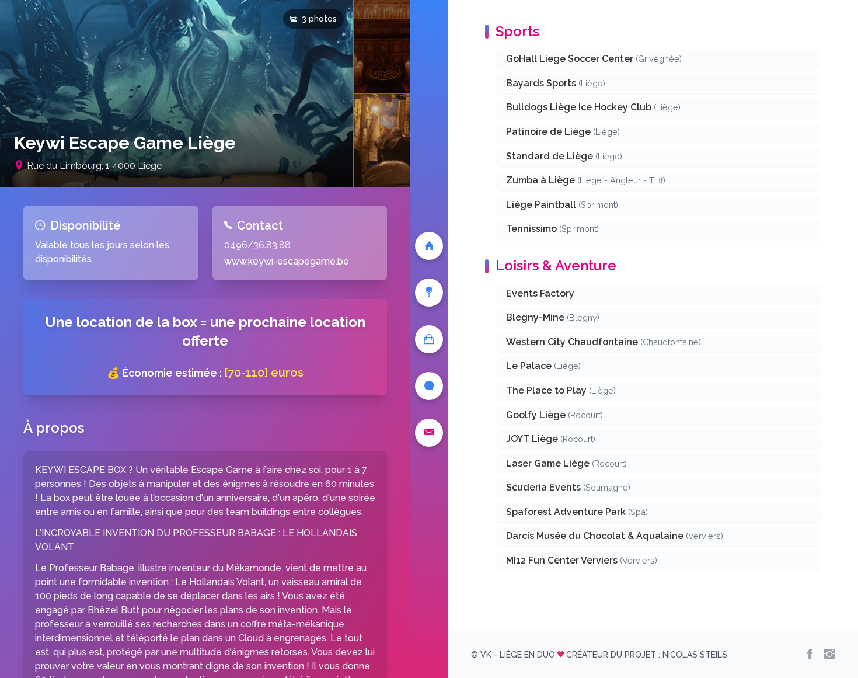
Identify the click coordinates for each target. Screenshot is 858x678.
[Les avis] (429, 386)
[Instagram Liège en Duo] (829, 654)
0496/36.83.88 (257, 245)
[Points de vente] (429, 339)
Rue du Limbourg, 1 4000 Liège (94, 165)
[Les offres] (429, 293)
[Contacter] (429, 433)
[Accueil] (429, 246)
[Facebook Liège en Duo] (809, 654)
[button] (176, 93)
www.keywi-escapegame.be (286, 261)
